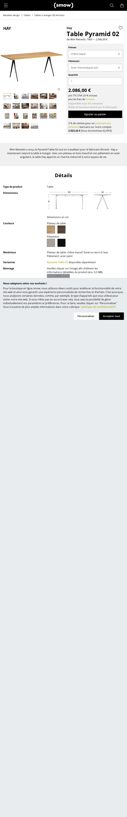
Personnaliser (86, 316)
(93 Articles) (49, 15)
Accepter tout (111, 316)
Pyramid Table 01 (57, 262)
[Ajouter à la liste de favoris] (120, 28)
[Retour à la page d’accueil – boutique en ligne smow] (63, 5)
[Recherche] (112, 5)
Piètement (73, 61)
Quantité (73, 74)
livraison (90, 99)
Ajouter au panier (95, 114)
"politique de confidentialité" (98, 307)
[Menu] (6, 5)
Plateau (72, 47)
